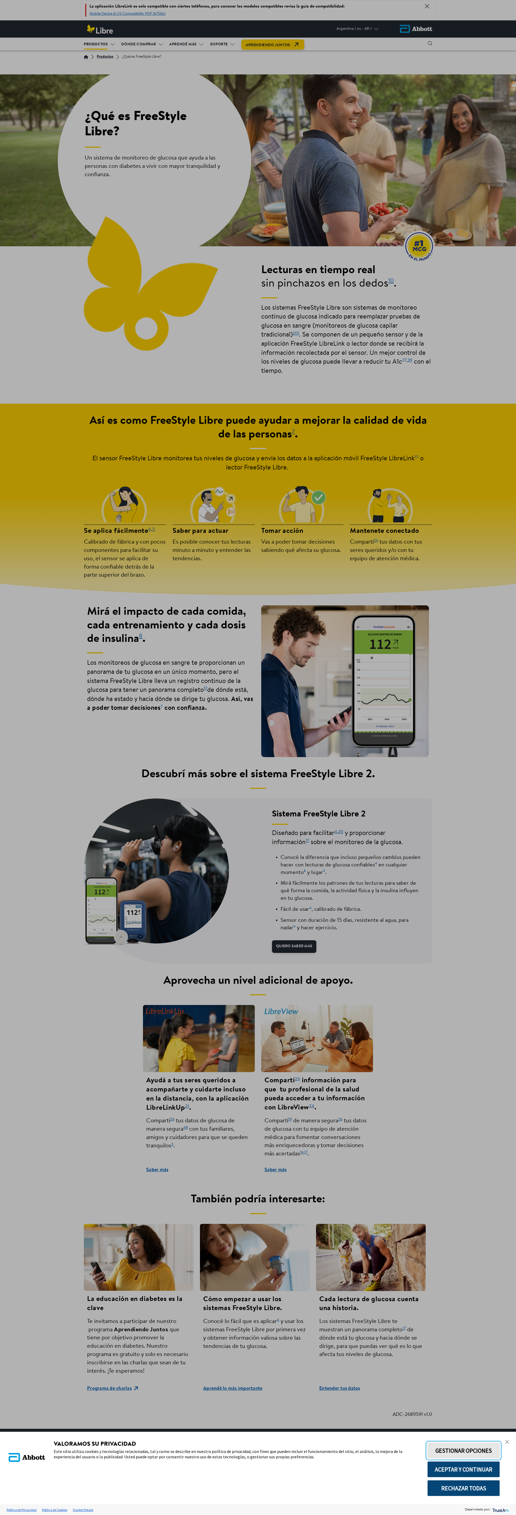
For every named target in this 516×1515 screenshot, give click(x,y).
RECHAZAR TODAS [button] (463, 1488)
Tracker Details (83, 1510)
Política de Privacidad (22, 1510)
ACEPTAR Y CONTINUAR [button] (463, 1469)
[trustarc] (500, 1509)
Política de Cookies (54, 1510)
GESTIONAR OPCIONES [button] (463, 1450)
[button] (507, 1442)
